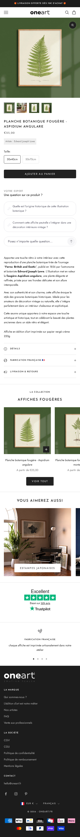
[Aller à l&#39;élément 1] (9, 107)
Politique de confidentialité (19, 753)
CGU (7, 747)
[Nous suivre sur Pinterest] (26, 794)
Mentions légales (13, 766)
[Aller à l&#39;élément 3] (34, 107)
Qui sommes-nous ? (15, 697)
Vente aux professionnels (18, 723)
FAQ (6, 716)
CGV (7, 740)
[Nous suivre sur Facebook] (6, 794)
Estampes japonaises (37, 568)
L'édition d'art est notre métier (21, 703)
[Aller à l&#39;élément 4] (46, 107)
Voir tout (40, 481)
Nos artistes (10, 710)
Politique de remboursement (20, 759)
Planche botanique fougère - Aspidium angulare (27, 462)
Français (49, 804)
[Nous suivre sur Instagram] (16, 794)
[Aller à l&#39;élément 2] (21, 107)
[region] (40, 640)
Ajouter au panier (40, 174)
